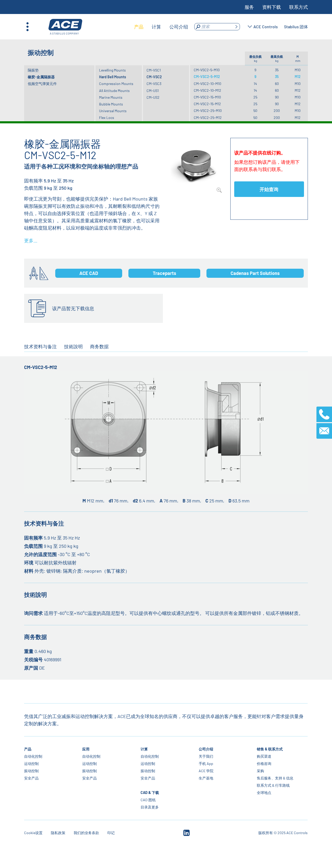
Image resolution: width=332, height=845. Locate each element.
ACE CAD (88, 273)
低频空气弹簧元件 (42, 83)
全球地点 (264, 792)
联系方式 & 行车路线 (273, 785)
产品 (27, 749)
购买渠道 (264, 756)
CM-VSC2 (154, 77)
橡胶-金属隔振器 (41, 77)
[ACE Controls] (65, 27)
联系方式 (298, 7)
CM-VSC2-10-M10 (207, 83)
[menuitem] (138, 26)
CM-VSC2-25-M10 (208, 110)
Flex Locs (106, 117)
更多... (30, 240)
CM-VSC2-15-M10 (207, 97)
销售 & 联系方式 (270, 749)
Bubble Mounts (111, 104)
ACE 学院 (206, 771)
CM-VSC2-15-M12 (207, 104)
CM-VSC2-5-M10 (207, 70)
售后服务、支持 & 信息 (275, 778)
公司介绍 (206, 749)
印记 (111, 832)
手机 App (206, 763)
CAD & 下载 (150, 792)
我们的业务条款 (86, 832)
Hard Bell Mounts (112, 77)
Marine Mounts (110, 97)
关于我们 (206, 756)
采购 (260, 771)
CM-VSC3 (154, 83)
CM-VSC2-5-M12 (207, 76)
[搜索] (236, 26)
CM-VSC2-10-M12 (207, 90)
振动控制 (31, 771)
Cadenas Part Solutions (255, 273)
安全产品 (31, 778)
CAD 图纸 (148, 800)
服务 (249, 7)
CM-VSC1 (154, 70)
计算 (144, 749)
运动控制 (31, 763)
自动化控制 (33, 756)
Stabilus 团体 (296, 26)
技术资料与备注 (40, 346)
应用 (86, 749)
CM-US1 (153, 90)
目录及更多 (150, 807)
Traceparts (164, 273)
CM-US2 (153, 97)
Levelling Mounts (112, 70)
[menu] (161, 26)
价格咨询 (264, 763)
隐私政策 (58, 832)
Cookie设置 (33, 832)
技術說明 (73, 346)
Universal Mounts (113, 111)
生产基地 (206, 778)
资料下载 (271, 7)
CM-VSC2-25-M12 (208, 117)
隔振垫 (33, 70)
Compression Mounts (116, 83)
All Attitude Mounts (114, 90)
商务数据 (99, 346)
